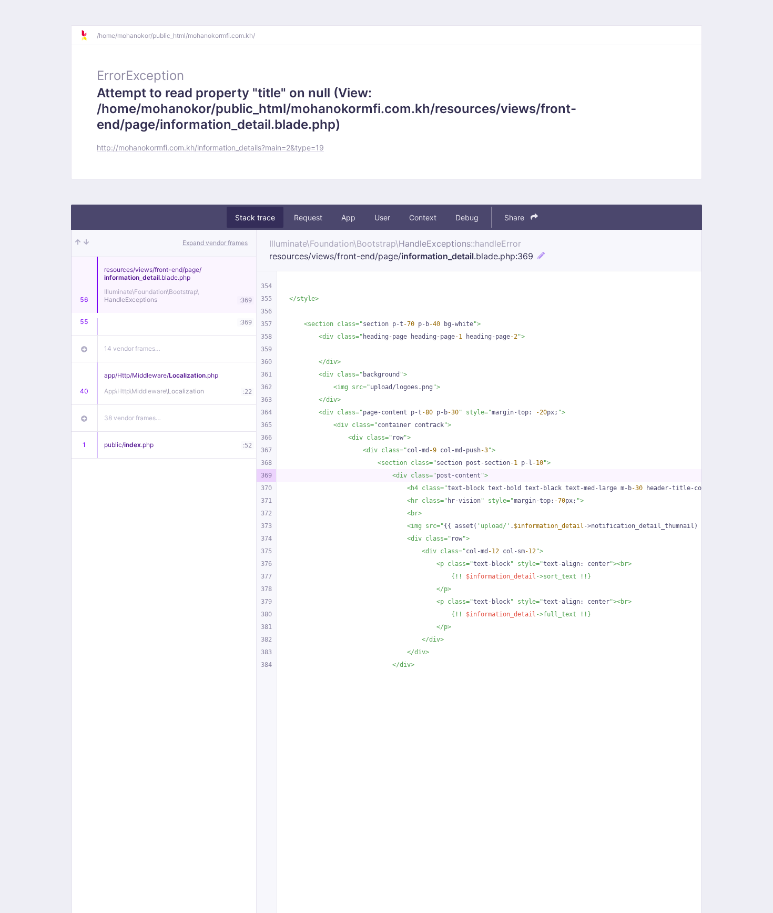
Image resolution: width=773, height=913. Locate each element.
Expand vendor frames (215, 243)
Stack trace (255, 217)
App (348, 217)
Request (308, 217)
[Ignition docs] (88, 35)
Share (515, 217)
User (382, 217)
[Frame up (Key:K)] (78, 243)
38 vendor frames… (132, 418)
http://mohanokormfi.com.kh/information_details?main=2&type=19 (210, 147)
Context (422, 217)
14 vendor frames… (132, 348)
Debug (467, 217)
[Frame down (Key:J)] (86, 243)
